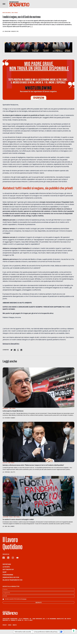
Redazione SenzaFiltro (11, 31)
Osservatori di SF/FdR (11, 577)
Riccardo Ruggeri (10, 418)
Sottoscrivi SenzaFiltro (11, 344)
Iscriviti (38, 602)
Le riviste (6, 567)
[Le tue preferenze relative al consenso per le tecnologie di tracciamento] (73, 631)
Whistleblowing (7, 12)
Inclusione (5, 517)
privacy (24, 599)
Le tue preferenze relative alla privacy (46, 632)
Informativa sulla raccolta (23, 632)
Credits (15, 625)
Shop (4, 572)
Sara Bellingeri (9, 526)
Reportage (7, 564)
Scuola (11, 517)
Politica (5, 462)
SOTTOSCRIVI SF (8, 569)
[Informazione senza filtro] (38, 613)
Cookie (9, 625)
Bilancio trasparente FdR (12, 580)
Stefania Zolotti (10, 472)
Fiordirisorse (8, 574)
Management (5, 408)
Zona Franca (14, 12)
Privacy (5, 625)
